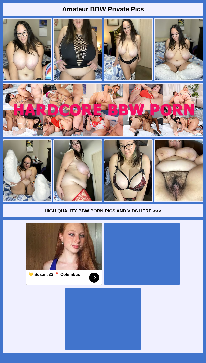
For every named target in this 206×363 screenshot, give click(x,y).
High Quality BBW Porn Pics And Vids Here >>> (103, 210)
